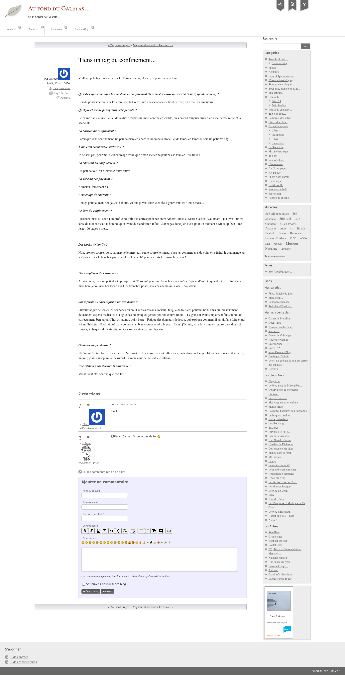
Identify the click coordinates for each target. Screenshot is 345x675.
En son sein (275, 193)
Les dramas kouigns (280, 486)
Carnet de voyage (278, 126)
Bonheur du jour (278, 541)
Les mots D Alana (275, 238)
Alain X (273, 520)
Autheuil (273, 570)
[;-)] (86, 542)
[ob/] (147, 542)
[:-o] (115, 542)
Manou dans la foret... (281, 453)
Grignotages (275, 536)
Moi (267, 243)
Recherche (270, 38)
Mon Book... (276, 297)
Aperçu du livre (274, 635)
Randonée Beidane (279, 302)
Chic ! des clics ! (278, 122)
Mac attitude (276, 93)
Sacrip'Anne (275, 344)
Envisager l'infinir (279, 356)
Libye (275, 139)
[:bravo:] (169, 542)
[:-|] (93, 542)
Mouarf (278, 243)
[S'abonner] (292, 11)
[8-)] (111, 542)
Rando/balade (276, 160)
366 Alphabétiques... (280, 271)
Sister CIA (275, 348)
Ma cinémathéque (278, 151)
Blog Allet (274, 381)
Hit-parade (275, 172)
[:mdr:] (129, 542)
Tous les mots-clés (275, 256)
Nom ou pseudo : (92, 490)
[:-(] (104, 542)
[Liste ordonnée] (147, 531)
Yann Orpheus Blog (280, 352)
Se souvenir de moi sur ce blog (106, 584)
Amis (283, 228)
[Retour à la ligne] (133, 531)
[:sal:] (165, 543)
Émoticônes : (90, 538)
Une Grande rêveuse (280, 440)
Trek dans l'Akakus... (280, 306)
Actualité (65, 98)
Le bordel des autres (280, 118)
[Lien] (169, 531)
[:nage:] (154, 542)
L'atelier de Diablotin (281, 444)
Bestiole (270, 233)
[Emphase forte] (84, 531)
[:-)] (82, 542)
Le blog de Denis (278, 490)
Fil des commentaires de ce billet (104, 471)
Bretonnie (296, 233)
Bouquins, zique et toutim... (284, 88)
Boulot (283, 233)
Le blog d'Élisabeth (279, 511)
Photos (272, 67)
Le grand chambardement (283, 469)
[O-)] (122, 542)
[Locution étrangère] (125, 531)
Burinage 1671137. (279, 432)
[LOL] (97, 542)
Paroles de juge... (278, 566)
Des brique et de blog (281, 448)
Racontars (274, 331)
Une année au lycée (279, 562)
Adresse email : (91, 502)
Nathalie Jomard (278, 557)
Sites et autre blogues (280, 84)
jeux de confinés (278, 189)
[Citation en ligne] (111, 531)
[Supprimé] (105, 531)
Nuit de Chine (276, 499)
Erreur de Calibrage (280, 335)
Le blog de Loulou (279, 415)
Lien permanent (61, 88)
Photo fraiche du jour (281, 293)
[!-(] (133, 542)
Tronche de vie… (278, 59)
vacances (285, 248)
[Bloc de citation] (161, 531)
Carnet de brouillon (279, 318)
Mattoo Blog (276, 406)
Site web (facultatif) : (94, 514)
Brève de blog (280, 63)
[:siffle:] (126, 542)
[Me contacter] (280, 11)
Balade (301, 228)
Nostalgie (271, 248)
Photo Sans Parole (279, 177)
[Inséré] (98, 531)
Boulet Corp (275, 545)
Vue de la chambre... (280, 109)
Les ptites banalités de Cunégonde (288, 411)
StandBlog (274, 532)
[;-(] (118, 542)
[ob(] (158, 542)
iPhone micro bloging (281, 80)
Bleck (85, 424)
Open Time (275, 322)
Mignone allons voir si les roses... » (153, 45)
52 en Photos (288, 224)
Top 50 (273, 155)
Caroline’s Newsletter (281, 574)
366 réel (276, 101)
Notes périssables (278, 419)
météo (303, 238)
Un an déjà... (276, 181)
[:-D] (100, 542)
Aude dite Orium (278, 339)
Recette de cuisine (279, 198)
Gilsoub (86, 443)
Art (291, 228)
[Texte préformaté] (154, 531)
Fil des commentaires (23, 662)
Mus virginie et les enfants (283, 402)
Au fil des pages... (279, 168)
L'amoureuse (276, 164)
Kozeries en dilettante (281, 327)
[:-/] (90, 542)
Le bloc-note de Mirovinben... (286, 385)
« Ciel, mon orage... (119, 45)
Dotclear (273, 369)
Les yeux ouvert (278, 398)
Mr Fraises (275, 457)
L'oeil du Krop (277, 478)
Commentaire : (91, 525)
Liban (275, 130)
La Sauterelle (276, 147)
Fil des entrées (19, 657)
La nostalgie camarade (281, 76)
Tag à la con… (62, 93)
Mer (292, 237)
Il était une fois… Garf (281, 516)
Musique (292, 243)
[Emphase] (91, 531)
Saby (271, 495)
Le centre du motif (279, 465)
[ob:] (144, 542)
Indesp (272, 461)
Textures (273, 427)
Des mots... (275, 97)
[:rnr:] (162, 542)
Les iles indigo (277, 423)
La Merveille (276, 185)
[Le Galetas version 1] (304, 11)
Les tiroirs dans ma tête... (283, 482)
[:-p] (136, 542)
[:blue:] (151, 542)
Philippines (278, 134)
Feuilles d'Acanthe (279, 436)
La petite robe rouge (280, 578)
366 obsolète (279, 105)
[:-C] (108, 542)
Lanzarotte (278, 143)
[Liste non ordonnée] (141, 531)
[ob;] (140, 542)
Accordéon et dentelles (281, 473)
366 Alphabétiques (277, 213)
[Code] (118, 531)
